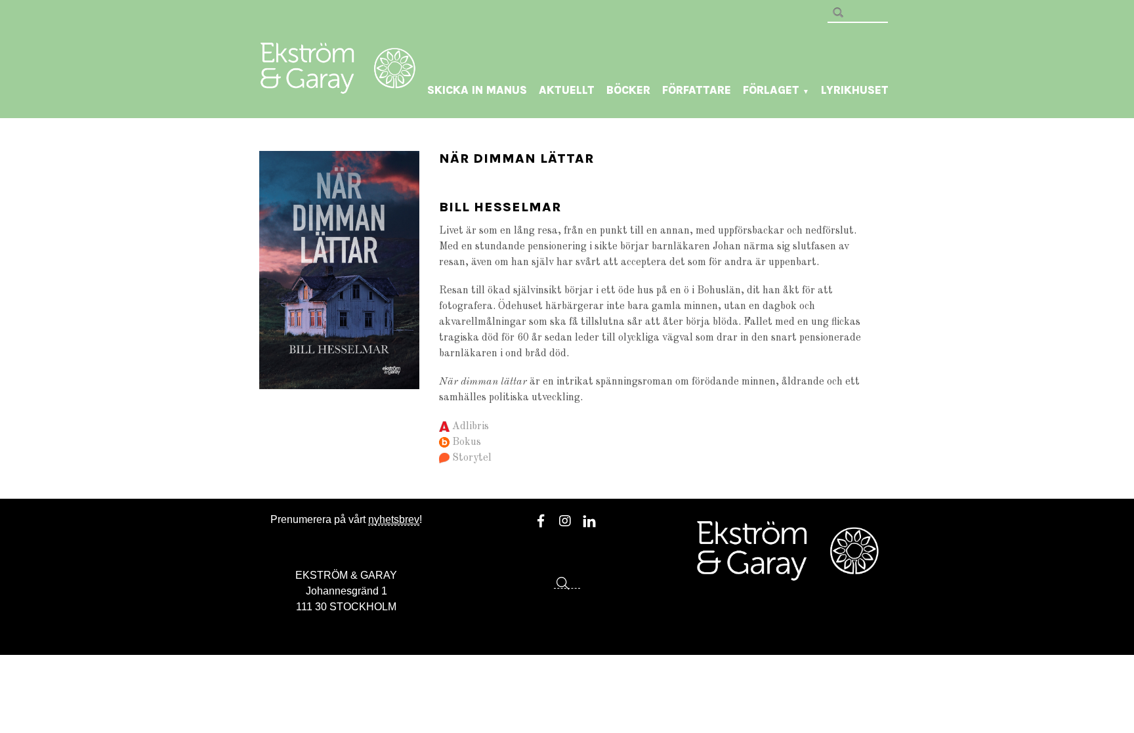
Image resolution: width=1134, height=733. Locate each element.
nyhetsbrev (393, 519)
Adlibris (470, 426)
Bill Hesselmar (500, 207)
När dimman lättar (516, 158)
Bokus (466, 442)
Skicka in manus (477, 89)
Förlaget (776, 89)
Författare (696, 89)
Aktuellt (567, 89)
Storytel (472, 458)
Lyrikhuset (855, 89)
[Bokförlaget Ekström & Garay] (338, 85)
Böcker (628, 89)
